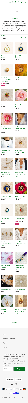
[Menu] (25, 2)
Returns (5, 347)
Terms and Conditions (9, 338)
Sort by (3, 35)
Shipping (5, 343)
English (9, 379)
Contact (5, 334)
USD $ (18, 379)
